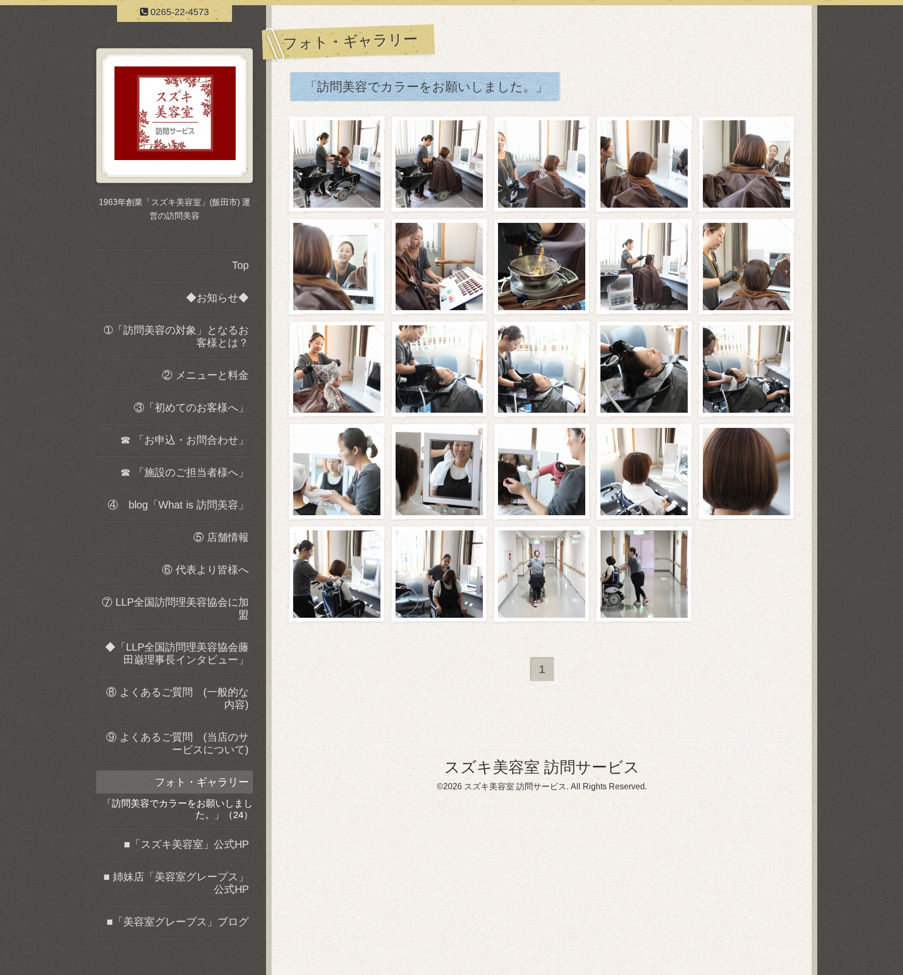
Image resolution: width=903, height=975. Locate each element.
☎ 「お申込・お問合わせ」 (184, 440)
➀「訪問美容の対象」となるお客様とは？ (176, 336)
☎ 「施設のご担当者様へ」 (184, 472)
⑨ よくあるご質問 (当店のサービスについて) (177, 743)
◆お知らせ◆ (217, 297)
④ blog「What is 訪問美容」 (178, 505)
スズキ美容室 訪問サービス (542, 767)
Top (240, 265)
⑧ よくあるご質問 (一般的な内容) (177, 698)
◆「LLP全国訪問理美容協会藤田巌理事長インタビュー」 (177, 653)
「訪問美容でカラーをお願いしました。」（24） (177, 809)
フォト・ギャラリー (202, 782)
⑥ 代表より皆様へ (205, 569)
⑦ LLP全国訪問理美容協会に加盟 (175, 608)
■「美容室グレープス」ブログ (178, 921)
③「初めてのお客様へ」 (191, 407)
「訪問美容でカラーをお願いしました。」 (426, 87)
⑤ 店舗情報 (221, 537)
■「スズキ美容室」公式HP (186, 844)
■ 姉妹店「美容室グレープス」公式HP (176, 883)
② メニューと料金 (205, 375)
